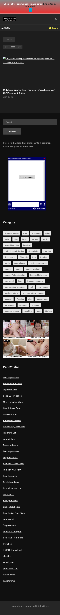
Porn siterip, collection (14, 426)
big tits (45, 239)
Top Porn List (9, 433)
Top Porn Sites (10, 389)
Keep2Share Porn (11, 408)
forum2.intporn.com (12, 488)
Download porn (10, 445)
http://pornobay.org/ (12, 531)
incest (18, 269)
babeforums (9, 581)
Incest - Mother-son (38, 275)
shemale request (12, 311)
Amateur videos (12, 233)
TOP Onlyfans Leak (12, 550)
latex (20, 281)
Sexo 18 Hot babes (12, 396)
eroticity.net (8, 562)
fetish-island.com (11, 482)
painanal (8, 299)
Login (55, 28)
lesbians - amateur (35, 281)
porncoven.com (10, 568)
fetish (7, 263)
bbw (16, 239)
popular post (42, 299)
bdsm (24, 239)
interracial (9, 281)
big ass (35, 239)
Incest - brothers (33, 269)
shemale (35, 305)
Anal (25, 233)
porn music (9, 305)
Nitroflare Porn (10, 414)
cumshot (47, 251)
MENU (7, 28)
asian (47, 233)
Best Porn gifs (10, 476)
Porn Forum (9, 574)
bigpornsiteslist (10, 457)
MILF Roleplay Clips (13, 402)
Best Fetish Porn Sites (14, 513)
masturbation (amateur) (15, 287)
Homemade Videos (12, 383)
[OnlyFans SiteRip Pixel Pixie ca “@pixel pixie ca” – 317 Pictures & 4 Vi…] (30, 72)
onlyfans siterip (11, 293)
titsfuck (48, 311)
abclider (7, 556)
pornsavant (8, 519)
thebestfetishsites (11, 507)
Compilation (33, 251)
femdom (44, 257)
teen (38, 311)
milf (31, 287)
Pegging (20, 299)
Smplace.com (9, 525)
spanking (28, 311)
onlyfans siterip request (33, 293)
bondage (27, 245)
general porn (19, 263)
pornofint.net (9, 439)
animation (36, 233)
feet (34, 257)
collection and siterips (14, 251)
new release (43, 287)
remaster (23, 305)
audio (7, 239)
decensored (10, 257)
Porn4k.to (7, 544)
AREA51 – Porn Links (13, 463)
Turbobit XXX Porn (12, 469)
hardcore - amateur (38, 263)
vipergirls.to (8, 494)
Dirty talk (24, 257)
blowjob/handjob (12, 245)
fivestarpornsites (11, 377)
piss (30, 299)
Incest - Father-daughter (15, 275)
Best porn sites (10, 500)
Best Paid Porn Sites (13, 537)
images (8, 269)
